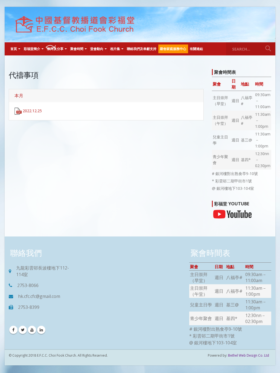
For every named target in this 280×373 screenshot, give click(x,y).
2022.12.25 (32, 110)
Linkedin (41, 330)
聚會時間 (76, 48)
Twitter (23, 330)
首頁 (13, 48)
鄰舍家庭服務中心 (173, 48)
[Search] (268, 48)
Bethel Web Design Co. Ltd (248, 355)
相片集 (115, 48)
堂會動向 (96, 48)
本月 (18, 96)
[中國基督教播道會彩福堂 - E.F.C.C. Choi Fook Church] (74, 24)
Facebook (13, 330)
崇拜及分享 (55, 48)
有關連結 (196, 48)
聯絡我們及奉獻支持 (141, 48)
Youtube (32, 330)
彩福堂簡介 (32, 48)
